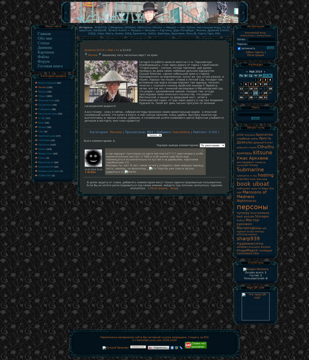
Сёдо (100, 33)
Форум (43, 61)
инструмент (245, 162)
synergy (243, 212)
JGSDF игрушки (246, 135)
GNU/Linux (44, 144)
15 (255, 88)
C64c (256, 253)
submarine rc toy (247, 175)
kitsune (262, 152)
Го (223, 27)
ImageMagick (247, 250)
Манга (109, 33)
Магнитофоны (249, 228)
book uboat (253, 184)
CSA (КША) (44, 140)
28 (250, 97)
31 (265, 97)
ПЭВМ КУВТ (44, 175)
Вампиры (164, 33)
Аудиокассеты (250, 243)
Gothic (152, 33)
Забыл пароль (255, 52)
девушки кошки (246, 147)
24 (265, 93)
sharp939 (248, 238)
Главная (44, 33)
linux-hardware (259, 213)
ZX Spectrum (45, 105)
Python (41, 158)
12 (241, 88)
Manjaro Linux (45, 153)
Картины (166, 30)
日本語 (92, 33)
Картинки (45, 52)
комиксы (260, 162)
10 (265, 84)
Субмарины (44, 109)
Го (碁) (41, 118)
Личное (42, 87)
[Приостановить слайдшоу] (154, 22)
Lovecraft (242, 165)
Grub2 (250, 231)
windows (242, 247)
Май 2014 (255, 71)
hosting (266, 175)
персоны (252, 207)
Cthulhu (265, 146)
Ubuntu (42, 149)
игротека (243, 179)
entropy (259, 231)
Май (110, 50)
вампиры (244, 153)
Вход (173, 188)
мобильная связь (247, 188)
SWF (239, 192)
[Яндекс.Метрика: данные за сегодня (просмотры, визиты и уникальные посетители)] (255, 269)
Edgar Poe (268, 188)
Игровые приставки (48, 171)
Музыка (42, 91)
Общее (42, 96)
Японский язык (46, 100)
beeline (252, 234)
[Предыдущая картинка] (65, 22)
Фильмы (150, 30)
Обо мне (44, 38)
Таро (41, 131)
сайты (254, 138)
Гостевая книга (50, 66)
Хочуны (265, 247)
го (259, 188)
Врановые (178, 33)
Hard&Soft (99, 30)
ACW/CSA (100, 27)
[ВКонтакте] (172, 348)
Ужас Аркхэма (258, 179)
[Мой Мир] (176, 348)
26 (241, 97)
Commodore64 (45, 166)
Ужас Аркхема (252, 158)
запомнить (248, 48)
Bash (240, 216)
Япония (42, 127)
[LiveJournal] (181, 348)
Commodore (244, 253)
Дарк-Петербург (183, 30)
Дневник (44, 47)
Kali (182, 27)
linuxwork (254, 247)
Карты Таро (205, 33)
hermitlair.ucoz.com (149, 340)
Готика (253, 165)
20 (246, 93)
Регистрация (158, 188)
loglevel (241, 231)
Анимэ (119, 33)
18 (270, 88)
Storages (262, 216)
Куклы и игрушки (47, 83)
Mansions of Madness (252, 194)
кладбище (243, 138)
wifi (264, 228)
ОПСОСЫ (242, 234)
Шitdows (130, 27)
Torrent (112, 30)
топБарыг (266, 250)
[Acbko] (93, 149)
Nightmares (246, 201)
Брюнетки (139, 33)
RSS (206, 337)
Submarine (250, 170)
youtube (249, 216)
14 (250, 88)
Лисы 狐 (191, 33)
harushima (181, 132)
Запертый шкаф (46, 136)
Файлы (43, 57)
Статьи (43, 43)
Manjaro (171, 27)
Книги (41, 122)
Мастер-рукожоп (248, 222)
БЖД (128, 33)
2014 (101, 50)
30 (260, 97)
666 (217, 33)
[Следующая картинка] (244, 22)
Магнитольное (45, 162)
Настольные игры (47, 113)
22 (117, 50)
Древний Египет (218, 30)
